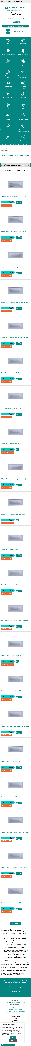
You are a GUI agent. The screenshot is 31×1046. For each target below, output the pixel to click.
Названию (17, 170)
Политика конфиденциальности (15, 1009)
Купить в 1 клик (6, 205)
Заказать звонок (15, 991)
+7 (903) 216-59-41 (15, 22)
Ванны (13, 148)
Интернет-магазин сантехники (13, 1002)
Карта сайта (15, 1007)
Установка (15, 1018)
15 (24, 919)
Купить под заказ (7, 452)
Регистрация (19, 1)
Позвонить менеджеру (15, 987)
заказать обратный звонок (15, 26)
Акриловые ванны (20, 148)
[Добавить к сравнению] (17, 202)
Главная (3, 148)
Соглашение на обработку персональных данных (15, 1011)
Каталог (8, 148)
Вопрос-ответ (15, 1022)
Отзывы (15, 1020)
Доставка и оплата (15, 1016)
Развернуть (26, 165)
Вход (10, 1)
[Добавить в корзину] (20, 202)
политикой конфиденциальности (12, 1030)
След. (28, 919)
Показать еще (15, 923)
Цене (24, 170)
